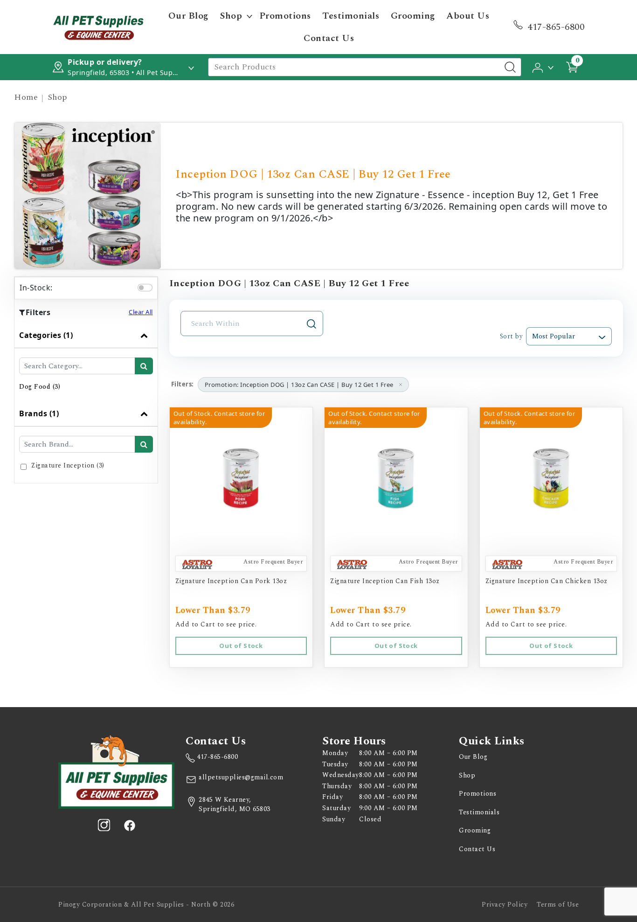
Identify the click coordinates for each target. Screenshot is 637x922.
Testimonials (350, 16)
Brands (39, 413)
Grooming (413, 16)
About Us (467, 16)
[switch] (145, 287)
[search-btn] (144, 366)
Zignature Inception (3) (67, 465)
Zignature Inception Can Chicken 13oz (546, 581)
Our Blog (188, 16)
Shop (231, 16)
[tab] (86, 362)
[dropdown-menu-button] (249, 15)
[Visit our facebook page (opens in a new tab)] (129, 825)
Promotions (285, 16)
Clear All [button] (141, 312)
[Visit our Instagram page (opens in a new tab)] (104, 825)
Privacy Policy (504, 904)
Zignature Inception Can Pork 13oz (231, 581)
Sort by (511, 336)
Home (26, 97)
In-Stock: (36, 287)
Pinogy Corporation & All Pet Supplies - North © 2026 (146, 904)
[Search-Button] (510, 67)
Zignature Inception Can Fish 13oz (385, 581)
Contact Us (329, 38)
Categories (46, 335)
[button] (543, 67)
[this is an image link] (116, 771)
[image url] (98, 26)
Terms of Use (558, 904)
